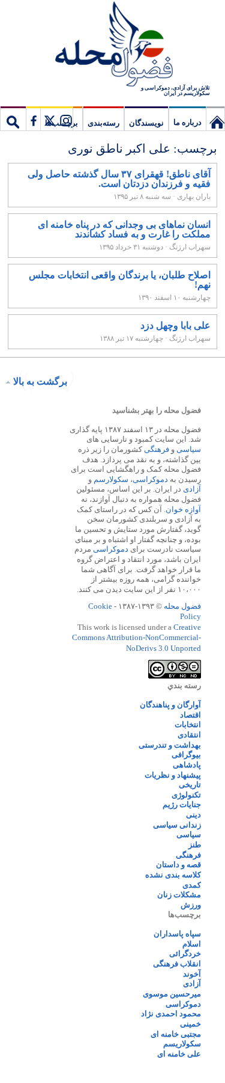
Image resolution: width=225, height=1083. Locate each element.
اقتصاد (190, 714)
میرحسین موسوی (172, 993)
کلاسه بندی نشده (173, 874)
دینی (193, 814)
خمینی (190, 1023)
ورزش (191, 904)
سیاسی (188, 449)
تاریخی (190, 784)
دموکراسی (150, 479)
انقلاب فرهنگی (177, 963)
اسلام (191, 943)
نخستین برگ (215, 118)
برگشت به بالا (40, 381)
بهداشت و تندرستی (170, 744)
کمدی (191, 884)
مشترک (49, 118)
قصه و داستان (178, 864)
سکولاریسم (182, 1043)
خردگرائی (185, 953)
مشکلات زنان (179, 894)
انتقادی (189, 734)
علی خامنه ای (179, 1053)
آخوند (192, 973)
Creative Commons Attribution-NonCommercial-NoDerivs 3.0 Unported (136, 638)
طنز (194, 844)
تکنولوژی (186, 794)
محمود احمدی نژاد (171, 1013)
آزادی (192, 488)
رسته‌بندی (103, 122)
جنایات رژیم (182, 804)
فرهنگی (156, 449)
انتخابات (188, 724)
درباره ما (187, 122)
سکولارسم (111, 479)
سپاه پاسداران (177, 933)
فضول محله (113, 45)
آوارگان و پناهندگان (170, 704)
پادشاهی (187, 764)
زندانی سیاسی (177, 824)
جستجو (13, 118)
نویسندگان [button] (146, 122)
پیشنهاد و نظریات (173, 774)
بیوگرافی (186, 754)
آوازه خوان (183, 509)
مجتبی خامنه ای (176, 1034)
